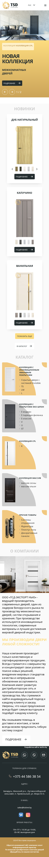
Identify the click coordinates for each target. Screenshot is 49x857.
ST (22, 428)
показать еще (24, 336)
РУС (29, 5)
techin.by (43, 747)
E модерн (26, 411)
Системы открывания (27, 521)
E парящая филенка (32, 415)
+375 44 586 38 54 (27, 776)
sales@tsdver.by (24, 807)
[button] (5, 92)
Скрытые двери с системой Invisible (31, 381)
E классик (26, 418)
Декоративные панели (29, 534)
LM (22, 389)
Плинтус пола (28, 529)
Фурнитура (27, 526)
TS (22, 386)
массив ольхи (28, 486)
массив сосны (28, 482)
